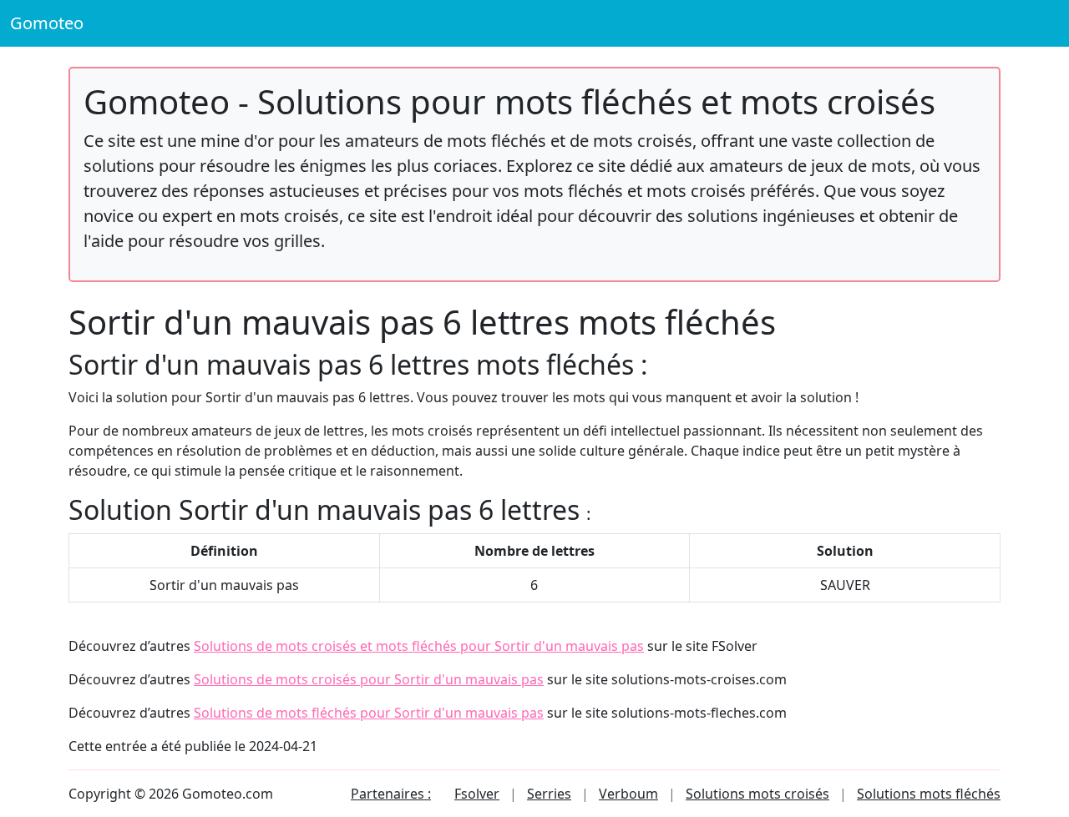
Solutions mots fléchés (929, 793)
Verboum (628, 793)
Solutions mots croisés (757, 793)
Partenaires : (391, 793)
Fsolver (476, 793)
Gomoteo (47, 23)
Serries (549, 793)
